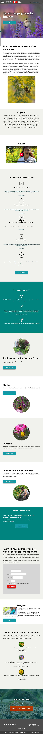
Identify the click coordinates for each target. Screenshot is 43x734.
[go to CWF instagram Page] (13, 725)
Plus (12, 620)
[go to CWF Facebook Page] (4, 725)
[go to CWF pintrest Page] (15, 725)
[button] (30, 2)
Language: (9, 580)
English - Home (21, 728)
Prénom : (9, 570)
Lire (17, 616)
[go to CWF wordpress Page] (8, 725)
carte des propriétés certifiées (29, 125)
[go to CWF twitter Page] (6, 725)
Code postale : (10, 577)
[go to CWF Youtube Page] (10, 725)
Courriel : (9, 574)
